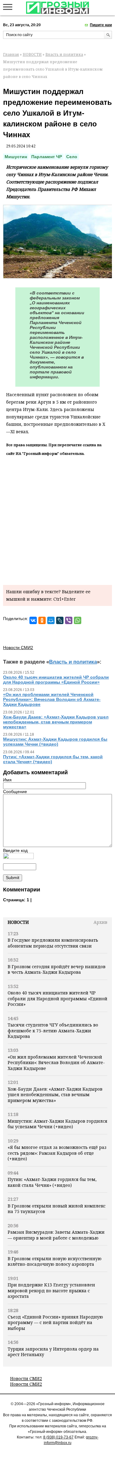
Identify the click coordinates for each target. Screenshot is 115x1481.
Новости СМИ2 (26, 1378)
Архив (100, 922)
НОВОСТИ (32, 54)
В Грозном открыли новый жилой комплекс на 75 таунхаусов (56, 1208)
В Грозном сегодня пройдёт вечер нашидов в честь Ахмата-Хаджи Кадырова (56, 969)
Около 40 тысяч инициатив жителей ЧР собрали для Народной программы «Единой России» (57, 998)
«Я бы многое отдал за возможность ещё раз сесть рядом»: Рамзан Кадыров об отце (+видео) (57, 1153)
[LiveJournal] (59, 620)
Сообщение (15, 791)
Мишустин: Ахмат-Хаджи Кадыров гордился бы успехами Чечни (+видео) (57, 1123)
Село (71, 156)
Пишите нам (101, 25)
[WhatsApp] (77, 620)
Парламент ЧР (46, 156)
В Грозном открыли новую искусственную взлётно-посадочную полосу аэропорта (55, 1261)
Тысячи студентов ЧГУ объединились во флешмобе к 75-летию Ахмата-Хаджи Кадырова (53, 1030)
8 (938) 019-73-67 (58, 1437)
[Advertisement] (57, 519)
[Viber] (68, 620)
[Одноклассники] (42, 620)
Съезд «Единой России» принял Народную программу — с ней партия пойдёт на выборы (55, 1322)
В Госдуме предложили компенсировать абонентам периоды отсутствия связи (53, 942)
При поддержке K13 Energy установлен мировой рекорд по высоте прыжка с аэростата (51, 1290)
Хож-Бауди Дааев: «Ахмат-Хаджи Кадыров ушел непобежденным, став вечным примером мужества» (55, 1094)
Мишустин (16, 156)
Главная (11, 54)
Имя (7, 779)
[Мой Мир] (51, 620)
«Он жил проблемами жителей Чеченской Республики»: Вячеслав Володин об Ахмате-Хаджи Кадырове (56, 1062)
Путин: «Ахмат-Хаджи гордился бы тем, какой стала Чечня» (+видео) (52, 1182)
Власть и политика (64, 54)
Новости (18, 922)
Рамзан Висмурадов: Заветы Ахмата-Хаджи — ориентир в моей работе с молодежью (56, 1234)
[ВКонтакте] (33, 620)
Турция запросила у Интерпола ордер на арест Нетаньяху (53, 1351)
